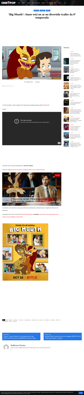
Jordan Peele (19, 217)
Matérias (72, 51)
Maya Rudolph (11, 217)
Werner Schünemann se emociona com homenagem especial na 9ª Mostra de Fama (75, 54)
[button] (65, 3)
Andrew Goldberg (23, 169)
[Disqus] (31, 302)
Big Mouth (46, 105)
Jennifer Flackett (40, 169)
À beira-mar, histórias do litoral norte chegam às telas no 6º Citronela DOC (75, 103)
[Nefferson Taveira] (25, 82)
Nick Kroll (15, 169)
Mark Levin (31, 169)
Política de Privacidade (25, 393)
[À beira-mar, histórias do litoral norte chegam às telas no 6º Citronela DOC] (66, 102)
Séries (48, 10)
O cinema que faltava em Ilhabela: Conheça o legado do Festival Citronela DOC (75, 79)
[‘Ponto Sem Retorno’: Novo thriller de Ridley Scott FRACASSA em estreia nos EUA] (66, 94)
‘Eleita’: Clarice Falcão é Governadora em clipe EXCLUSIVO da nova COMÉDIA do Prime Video (19, 337)
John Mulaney (29, 214)
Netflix (36, 10)
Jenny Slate (42, 214)
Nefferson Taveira (18, 345)
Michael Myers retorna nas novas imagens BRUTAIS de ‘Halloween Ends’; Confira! (63, 337)
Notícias (42, 10)
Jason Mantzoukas (51, 214)
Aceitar (81, 392)
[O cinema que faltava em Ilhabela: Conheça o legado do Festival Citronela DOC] (66, 78)
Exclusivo (72, 58)
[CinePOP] (8, 2)
